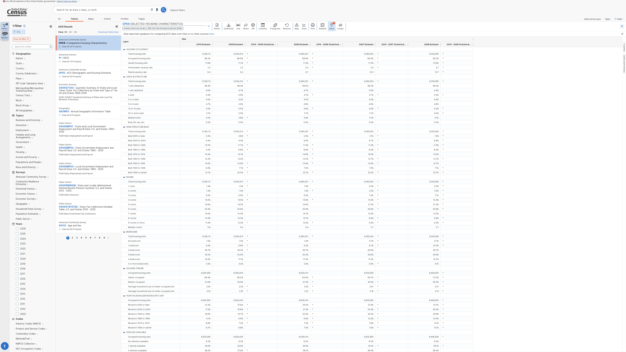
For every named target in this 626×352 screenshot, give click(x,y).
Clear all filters (20, 39)
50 (75, 32)
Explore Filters (178, 10)
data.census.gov (592, 19)
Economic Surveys (67, 84)
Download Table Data (108, 32)
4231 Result (65, 26)
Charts (107, 18)
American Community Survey (72, 40)
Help (619, 19)
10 (65, 32)
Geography (64, 108)
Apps (607, 19)
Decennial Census (67, 55)
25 (70, 32)
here (211, 34)
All (59, 18)
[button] (151, 10)
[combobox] (110, 9)
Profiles (124, 18)
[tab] (624, 47)
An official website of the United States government (30, 1)
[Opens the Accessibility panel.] (4, 346)
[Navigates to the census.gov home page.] (14, 15)
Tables (74, 18)
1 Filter (17, 26)
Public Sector (65, 123)
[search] (32, 46)
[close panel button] (116, 26)
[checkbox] (18, 228)
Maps (91, 18)
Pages (142, 18)
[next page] (108, 237)
